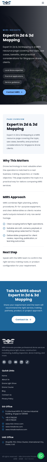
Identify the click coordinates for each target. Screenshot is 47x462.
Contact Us (22, 319)
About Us (5, 379)
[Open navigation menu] (43, 3)
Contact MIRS (13, 92)
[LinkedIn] (21, 362)
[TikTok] (27, 362)
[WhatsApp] (40, 455)
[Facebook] (4, 362)
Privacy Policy (7, 398)
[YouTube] (15, 362)
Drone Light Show (9, 383)
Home (4, 376)
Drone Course (7, 387)
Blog (3, 391)
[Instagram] (10, 362)
